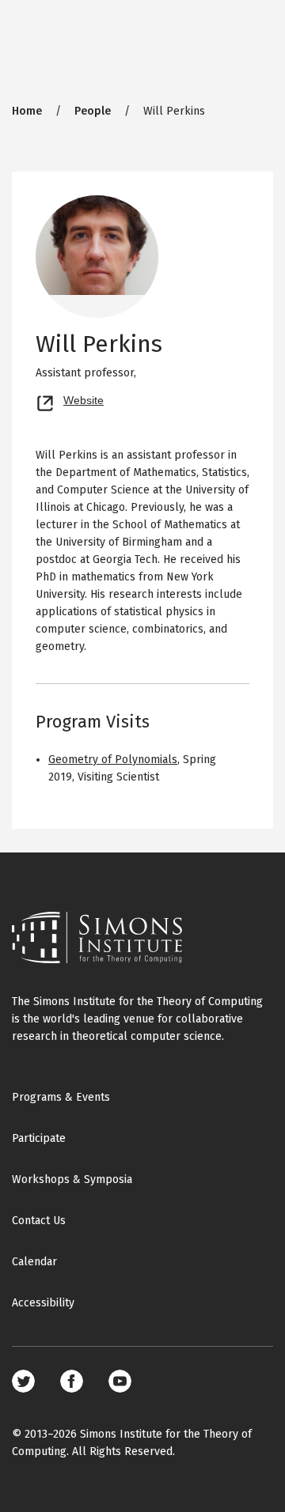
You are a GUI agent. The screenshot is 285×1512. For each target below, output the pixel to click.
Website (83, 398)
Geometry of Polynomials (112, 759)
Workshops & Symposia (72, 1179)
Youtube (119, 1381)
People (92, 111)
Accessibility (43, 1303)
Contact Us (39, 1220)
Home (27, 111)
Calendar (34, 1261)
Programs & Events (61, 1097)
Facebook (71, 1381)
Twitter (23, 1381)
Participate (39, 1138)
